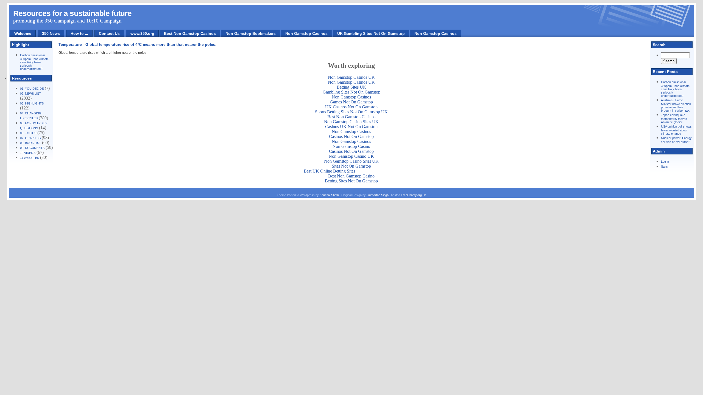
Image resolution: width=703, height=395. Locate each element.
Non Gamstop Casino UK (351, 156)
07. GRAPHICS (30, 138)
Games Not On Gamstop (351, 102)
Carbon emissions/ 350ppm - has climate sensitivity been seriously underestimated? (34, 61)
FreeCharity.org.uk (413, 195)
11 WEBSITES (29, 157)
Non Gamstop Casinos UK (351, 77)
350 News (51, 33)
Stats (664, 166)
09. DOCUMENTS (32, 147)
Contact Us (109, 33)
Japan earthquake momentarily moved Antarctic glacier (674, 118)
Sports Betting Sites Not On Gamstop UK (351, 111)
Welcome (22, 33)
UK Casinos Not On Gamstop (351, 107)
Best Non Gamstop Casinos (190, 33)
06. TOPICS (28, 133)
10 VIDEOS (27, 152)
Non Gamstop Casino (351, 146)
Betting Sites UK (351, 87)
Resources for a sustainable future (72, 13)
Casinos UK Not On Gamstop (351, 126)
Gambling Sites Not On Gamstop (351, 92)
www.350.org (142, 33)
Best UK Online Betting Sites (329, 171)
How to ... (79, 33)
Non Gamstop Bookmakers (250, 33)
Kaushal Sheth (330, 195)
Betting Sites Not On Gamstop (351, 181)
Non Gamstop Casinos (306, 33)
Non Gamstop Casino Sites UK (351, 121)
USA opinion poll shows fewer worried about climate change (676, 130)
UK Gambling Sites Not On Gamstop (371, 33)
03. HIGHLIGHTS (32, 103)
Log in (665, 161)
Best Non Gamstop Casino (351, 176)
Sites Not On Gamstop (351, 166)
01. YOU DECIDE (32, 88)
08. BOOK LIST (30, 143)
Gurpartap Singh (378, 195)
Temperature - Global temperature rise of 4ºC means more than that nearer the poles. (137, 44)
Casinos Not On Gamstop (351, 136)
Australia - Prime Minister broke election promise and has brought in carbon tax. (676, 105)
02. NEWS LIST (30, 93)
